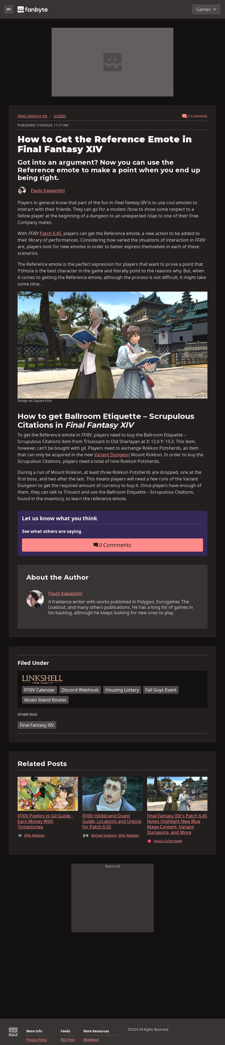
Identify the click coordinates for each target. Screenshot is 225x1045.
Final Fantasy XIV (37, 725)
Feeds (65, 1031)
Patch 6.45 (50, 233)
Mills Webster (34, 835)
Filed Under (33, 663)
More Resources (96, 1031)
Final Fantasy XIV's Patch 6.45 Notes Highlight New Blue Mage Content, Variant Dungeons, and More (177, 824)
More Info (34, 1031)
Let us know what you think (59, 518)
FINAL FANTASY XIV (32, 116)
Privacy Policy (36, 1040)
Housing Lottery (122, 690)
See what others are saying (51, 531)
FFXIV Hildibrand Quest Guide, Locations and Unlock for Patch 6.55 (112, 821)
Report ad (112, 866)
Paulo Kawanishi (48, 190)
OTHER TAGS (27, 714)
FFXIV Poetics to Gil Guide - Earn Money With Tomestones (45, 821)
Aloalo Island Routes (45, 700)
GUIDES (60, 116)
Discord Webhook (80, 690)
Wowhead (91, 1040)
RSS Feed (68, 1040)
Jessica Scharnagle (168, 841)
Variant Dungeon (112, 455)
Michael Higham (103, 835)
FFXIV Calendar (39, 690)
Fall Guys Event (160, 690)
